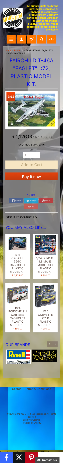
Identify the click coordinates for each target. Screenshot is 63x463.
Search (16, 389)
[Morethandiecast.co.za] (13, 18)
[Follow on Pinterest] (31, 457)
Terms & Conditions (38, 389)
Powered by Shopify (31, 423)
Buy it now (31, 176)
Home (8, 50)
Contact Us (48, 459)
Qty (32, 150)
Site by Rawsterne (31, 420)
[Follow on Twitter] (19, 457)
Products (18, 50)
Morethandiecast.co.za (35, 414)
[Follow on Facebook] (6, 457)
